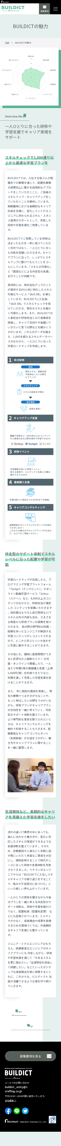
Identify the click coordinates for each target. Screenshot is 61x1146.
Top (30, 1026)
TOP (7, 42)
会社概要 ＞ (11, 1100)
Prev (19, 1011)
